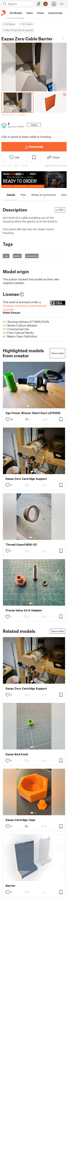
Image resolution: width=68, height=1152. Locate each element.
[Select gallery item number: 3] (34, 406)
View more (57, 353)
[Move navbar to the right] (64, 13)
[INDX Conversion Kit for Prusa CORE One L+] (34, 179)
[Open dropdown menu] (63, 38)
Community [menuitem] (55, 12)
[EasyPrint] (38, 4)
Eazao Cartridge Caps (20, 819)
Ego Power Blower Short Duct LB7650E (33, 413)
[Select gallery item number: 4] (37, 406)
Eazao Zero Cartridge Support (26, 478)
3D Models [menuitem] (15, 12)
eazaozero (32, 255)
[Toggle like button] (8, 419)
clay (6, 255)
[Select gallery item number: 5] (39, 406)
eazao (17, 255)
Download (36, 146)
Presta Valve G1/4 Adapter (24, 610)
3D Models (10, 24)
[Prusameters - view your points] (45, 4)
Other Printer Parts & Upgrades (19, 30)
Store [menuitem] (29, 12)
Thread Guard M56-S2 (21, 544)
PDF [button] (61, 209)
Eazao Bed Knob (17, 754)
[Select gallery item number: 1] (28, 406)
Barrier (11, 885)
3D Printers (27, 24)
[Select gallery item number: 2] (31, 406)
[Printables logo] (3, 13)
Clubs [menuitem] (40, 12)
